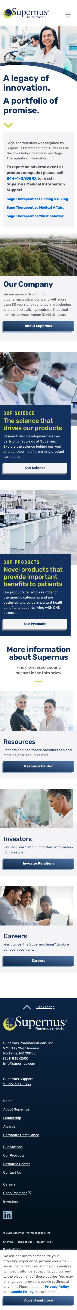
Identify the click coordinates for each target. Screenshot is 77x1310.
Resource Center (38, 766)
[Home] (36, 13)
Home (7, 1101)
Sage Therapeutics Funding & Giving (37, 199)
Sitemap (8, 1242)
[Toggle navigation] (68, 13)
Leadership (12, 1118)
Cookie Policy (22, 1292)
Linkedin (7, 1215)
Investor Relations (38, 863)
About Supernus (38, 326)
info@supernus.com (19, 1064)
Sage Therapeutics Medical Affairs (35, 208)
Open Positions (15, 1193)
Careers (38, 961)
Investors (10, 1201)
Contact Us (12, 1172)
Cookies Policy (12, 1249)
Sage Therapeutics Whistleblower (35, 216)
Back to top (45, 1007)
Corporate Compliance (21, 1135)
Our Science (35, 468)
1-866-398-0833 (17, 1084)
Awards (9, 1126)
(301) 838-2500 (15, 1058)
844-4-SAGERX (22, 179)
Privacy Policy (57, 1287)
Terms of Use (24, 1242)
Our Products (35, 624)
